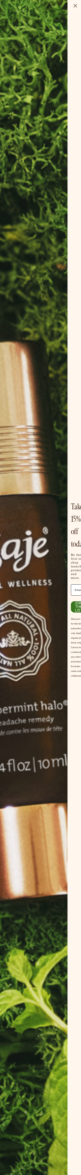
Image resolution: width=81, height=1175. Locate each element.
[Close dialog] (75, 6)
